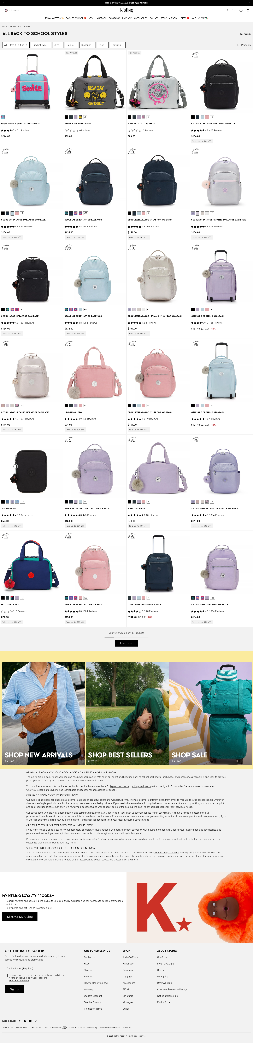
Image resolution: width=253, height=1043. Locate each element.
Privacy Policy (150, 533)
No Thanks (166, 543)
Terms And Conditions (146, 535)
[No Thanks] (175, 493)
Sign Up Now (142, 543)
